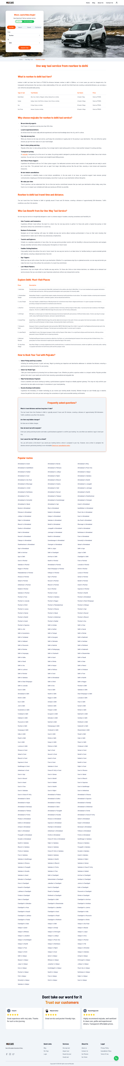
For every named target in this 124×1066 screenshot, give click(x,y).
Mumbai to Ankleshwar (54, 617)
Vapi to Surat (51, 750)
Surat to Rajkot (52, 790)
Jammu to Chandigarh (84, 883)
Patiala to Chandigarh (24, 895)
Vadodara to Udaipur (23, 984)
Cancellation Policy (106, 1051)
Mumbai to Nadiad (53, 621)
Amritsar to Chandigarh (84, 875)
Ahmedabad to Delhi (23, 694)
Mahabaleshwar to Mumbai (25, 573)
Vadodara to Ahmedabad (54, 520)
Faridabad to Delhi (23, 714)
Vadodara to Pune (53, 871)
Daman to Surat (82, 750)
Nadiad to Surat (82, 758)
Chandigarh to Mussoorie (85, 915)
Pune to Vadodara (23, 855)
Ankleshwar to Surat (23, 770)
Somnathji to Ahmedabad (85, 540)
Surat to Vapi (21, 774)
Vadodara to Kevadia (23, 871)
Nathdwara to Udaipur (84, 972)
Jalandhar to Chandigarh (54, 883)
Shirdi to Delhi (22, 698)
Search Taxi (24, 48)
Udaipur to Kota (82, 936)
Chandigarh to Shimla (83, 919)
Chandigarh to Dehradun (24, 903)
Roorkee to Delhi (22, 726)
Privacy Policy (105, 1048)
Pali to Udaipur (22, 976)
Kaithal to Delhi (52, 706)
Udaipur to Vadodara (83, 952)
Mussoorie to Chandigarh (85, 891)
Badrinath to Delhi (83, 714)
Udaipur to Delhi (52, 923)
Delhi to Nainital (52, 645)
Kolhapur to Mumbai (53, 573)
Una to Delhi (21, 742)
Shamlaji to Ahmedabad (54, 827)
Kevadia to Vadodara (83, 851)
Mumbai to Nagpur (53, 601)
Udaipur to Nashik (23, 944)
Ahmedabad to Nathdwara (25, 492)
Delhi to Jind (21, 629)
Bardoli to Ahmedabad (54, 524)
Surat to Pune (22, 786)
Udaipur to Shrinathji (83, 948)
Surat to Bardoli (52, 778)
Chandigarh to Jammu (84, 907)
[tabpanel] (24, 40)
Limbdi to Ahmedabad (84, 528)
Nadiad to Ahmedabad (54, 512)
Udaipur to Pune (22, 948)
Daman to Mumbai (83, 577)
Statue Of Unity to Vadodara (55, 851)
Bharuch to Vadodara (23, 847)
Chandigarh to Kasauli (24, 911)
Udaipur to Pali (82, 944)
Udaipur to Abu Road (83, 923)
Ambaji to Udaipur (83, 956)
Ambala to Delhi (52, 702)
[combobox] (25, 35)
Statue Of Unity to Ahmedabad (56, 839)
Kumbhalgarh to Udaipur (54, 968)
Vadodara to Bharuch (53, 863)
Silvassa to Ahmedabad (54, 819)
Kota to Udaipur (22, 968)
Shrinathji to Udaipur (23, 980)
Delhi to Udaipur (22, 956)
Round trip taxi (67, 1054)
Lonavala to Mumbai (83, 564)
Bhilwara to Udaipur (53, 960)
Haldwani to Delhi (23, 718)
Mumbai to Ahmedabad (84, 597)
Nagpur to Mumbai (23, 568)
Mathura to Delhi (52, 746)
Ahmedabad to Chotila (84, 811)
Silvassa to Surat (22, 750)
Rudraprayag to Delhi (53, 726)
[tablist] (24, 27)
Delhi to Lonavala (22, 685)
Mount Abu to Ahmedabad (85, 512)
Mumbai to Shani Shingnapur (86, 601)
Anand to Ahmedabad (84, 504)
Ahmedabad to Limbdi (24, 488)
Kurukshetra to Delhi (23, 710)
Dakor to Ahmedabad (24, 831)
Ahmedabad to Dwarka (54, 484)
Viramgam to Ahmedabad (55, 544)
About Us (100, 3)
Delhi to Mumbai (22, 673)
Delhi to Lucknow (22, 669)
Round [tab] (29, 27)
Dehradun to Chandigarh (24, 879)
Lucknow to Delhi (22, 746)
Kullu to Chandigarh (83, 887)
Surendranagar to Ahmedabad (56, 540)
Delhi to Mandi (22, 661)
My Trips (46, 1051)
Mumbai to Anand (23, 621)
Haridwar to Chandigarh (84, 879)
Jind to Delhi (21, 706)
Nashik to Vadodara (23, 843)
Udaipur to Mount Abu (54, 940)
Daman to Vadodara (53, 847)
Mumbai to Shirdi (22, 605)
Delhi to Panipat (52, 633)
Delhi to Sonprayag (23, 653)
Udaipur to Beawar (83, 928)
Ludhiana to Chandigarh (24, 891)
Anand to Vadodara (83, 855)
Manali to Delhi (82, 734)
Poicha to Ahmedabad (84, 835)
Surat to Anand (22, 782)
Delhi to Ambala (52, 625)
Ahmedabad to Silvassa (84, 794)
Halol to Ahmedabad (23, 532)
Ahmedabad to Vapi (53, 504)
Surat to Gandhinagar (83, 786)
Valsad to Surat (22, 754)
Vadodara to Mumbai (23, 564)
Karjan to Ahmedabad (84, 823)
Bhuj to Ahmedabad (53, 508)
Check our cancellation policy (61, 445)
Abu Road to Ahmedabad (85, 520)
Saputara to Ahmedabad (54, 823)
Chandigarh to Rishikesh (54, 919)
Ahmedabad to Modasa (54, 794)
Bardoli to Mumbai (83, 581)
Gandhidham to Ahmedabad (85, 508)
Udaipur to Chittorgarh (54, 932)
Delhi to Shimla (52, 661)
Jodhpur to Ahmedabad (24, 516)
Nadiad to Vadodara (53, 855)
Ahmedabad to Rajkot (54, 476)
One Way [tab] (11, 27)
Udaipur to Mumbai (83, 940)
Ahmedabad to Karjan (24, 802)
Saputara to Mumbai (83, 589)
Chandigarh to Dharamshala (55, 903)
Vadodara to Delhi (82, 689)
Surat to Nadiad (52, 782)
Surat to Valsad (82, 774)
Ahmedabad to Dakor (54, 806)
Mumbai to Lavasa (23, 609)
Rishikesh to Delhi (83, 722)
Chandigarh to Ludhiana (24, 915)
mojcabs (25, 154)
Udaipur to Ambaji (53, 928)
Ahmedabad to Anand (24, 464)
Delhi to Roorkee (22, 649)
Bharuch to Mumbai (53, 585)
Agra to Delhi (21, 556)
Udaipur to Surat (52, 952)
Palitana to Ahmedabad (84, 831)
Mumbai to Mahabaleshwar (55, 605)
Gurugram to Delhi (53, 714)
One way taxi (66, 1048)
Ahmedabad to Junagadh (85, 484)
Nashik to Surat (82, 762)
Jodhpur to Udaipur (83, 964)
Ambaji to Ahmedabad (24, 827)
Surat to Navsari (22, 778)
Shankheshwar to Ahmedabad (26, 544)
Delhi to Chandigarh (53, 552)
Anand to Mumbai (82, 585)
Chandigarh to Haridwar (84, 903)
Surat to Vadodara (23, 790)
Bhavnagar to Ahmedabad (85, 524)
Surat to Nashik (52, 786)
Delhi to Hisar (81, 625)
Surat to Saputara (83, 782)
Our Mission (85, 1054)
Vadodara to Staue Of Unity (85, 867)
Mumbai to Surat (52, 593)
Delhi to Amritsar (22, 552)
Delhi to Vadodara (23, 677)
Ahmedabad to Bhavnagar (25, 484)
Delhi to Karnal (82, 629)
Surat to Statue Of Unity (24, 794)
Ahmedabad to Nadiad (24, 472)
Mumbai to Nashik (83, 593)
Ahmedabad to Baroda (54, 464)
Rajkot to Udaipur (83, 976)
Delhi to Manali (82, 657)
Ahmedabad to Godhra (54, 798)
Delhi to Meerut (82, 665)
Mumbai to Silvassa (53, 609)
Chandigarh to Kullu (83, 911)
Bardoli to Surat (82, 754)
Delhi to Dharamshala (84, 653)
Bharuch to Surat (22, 758)
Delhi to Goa (51, 685)
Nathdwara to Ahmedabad (85, 532)
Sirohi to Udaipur (52, 980)
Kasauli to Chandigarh (24, 887)
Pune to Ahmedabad (83, 536)
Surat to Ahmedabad (83, 516)
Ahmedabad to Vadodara (84, 476)
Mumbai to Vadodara (53, 597)
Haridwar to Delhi (82, 718)
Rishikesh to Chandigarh (54, 895)
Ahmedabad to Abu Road (25, 480)
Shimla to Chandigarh (83, 895)
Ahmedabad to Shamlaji (84, 802)
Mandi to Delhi (22, 738)
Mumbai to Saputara (23, 625)
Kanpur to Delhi (52, 742)
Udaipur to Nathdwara (54, 944)
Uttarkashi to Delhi (53, 730)
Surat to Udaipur (82, 980)
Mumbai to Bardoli (23, 617)
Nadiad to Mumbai (23, 589)
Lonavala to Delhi (82, 698)
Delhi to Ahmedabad (53, 677)
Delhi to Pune (81, 673)
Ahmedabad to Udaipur (84, 472)
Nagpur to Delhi (52, 698)
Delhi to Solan (81, 661)
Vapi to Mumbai (52, 577)
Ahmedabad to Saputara (84, 798)
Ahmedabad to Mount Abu (85, 468)
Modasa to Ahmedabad (24, 819)
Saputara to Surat (23, 762)
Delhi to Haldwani (23, 641)
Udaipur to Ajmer (22, 928)
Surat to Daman (52, 774)
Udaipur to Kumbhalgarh (24, 940)
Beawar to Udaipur (23, 960)
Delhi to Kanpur (52, 665)
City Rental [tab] (38, 27)
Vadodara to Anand (23, 875)
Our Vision (84, 1057)
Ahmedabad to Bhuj (83, 464)
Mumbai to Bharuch (83, 617)
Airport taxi (66, 1051)
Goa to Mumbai (52, 589)
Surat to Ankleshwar (83, 790)
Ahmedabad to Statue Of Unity (86, 815)
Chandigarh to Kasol (53, 911)
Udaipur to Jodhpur (53, 936)
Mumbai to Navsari (83, 613)
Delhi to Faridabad (23, 637)
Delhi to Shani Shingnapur (25, 681)
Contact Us (109, 3)
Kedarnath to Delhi (83, 726)
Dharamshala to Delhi (84, 730)
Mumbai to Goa (82, 621)
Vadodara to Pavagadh (24, 867)
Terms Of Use (104, 1054)
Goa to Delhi (21, 702)
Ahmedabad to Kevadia (54, 815)
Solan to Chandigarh (23, 899)
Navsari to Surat (52, 754)
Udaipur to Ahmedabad (54, 516)
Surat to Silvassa (82, 770)
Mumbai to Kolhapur (83, 605)
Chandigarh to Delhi (83, 556)
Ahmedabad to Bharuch (54, 480)
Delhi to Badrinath (83, 637)
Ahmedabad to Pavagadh (55, 811)
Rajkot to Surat (82, 766)
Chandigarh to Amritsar (84, 899)
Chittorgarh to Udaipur (84, 960)
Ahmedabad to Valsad (24, 504)
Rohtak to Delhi (82, 710)
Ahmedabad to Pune (23, 496)
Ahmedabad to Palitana (24, 811)
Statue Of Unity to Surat (54, 770)
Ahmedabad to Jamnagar (85, 488)
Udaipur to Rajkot (53, 948)
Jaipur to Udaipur (23, 964)
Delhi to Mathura (52, 669)
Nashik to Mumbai (53, 560)
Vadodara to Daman (83, 863)
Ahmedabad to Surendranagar (56, 500)
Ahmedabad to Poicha (24, 815)
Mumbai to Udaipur (23, 972)
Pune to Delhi (51, 689)
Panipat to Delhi (52, 710)
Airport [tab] (20, 27)
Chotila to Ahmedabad (54, 835)
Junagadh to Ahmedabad (55, 528)
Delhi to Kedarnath (83, 649)
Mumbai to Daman (23, 613)
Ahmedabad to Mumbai (54, 564)
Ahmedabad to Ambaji (54, 802)
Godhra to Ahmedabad (24, 823)
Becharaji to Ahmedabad (84, 827)
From (9, 32)
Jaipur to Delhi (82, 552)
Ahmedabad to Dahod (24, 798)
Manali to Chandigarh (53, 891)
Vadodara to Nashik (53, 859)
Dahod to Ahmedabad (84, 819)
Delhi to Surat (51, 673)
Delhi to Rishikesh (83, 645)
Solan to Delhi (81, 738)
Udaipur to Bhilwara (23, 932)
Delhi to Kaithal (52, 629)
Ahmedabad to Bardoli (84, 480)
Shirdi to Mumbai (82, 568)
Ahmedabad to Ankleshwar (85, 806)
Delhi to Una (21, 665)
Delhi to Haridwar (82, 641)
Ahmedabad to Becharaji (25, 806)
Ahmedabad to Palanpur (54, 496)
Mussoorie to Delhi (23, 722)
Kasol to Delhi (52, 734)
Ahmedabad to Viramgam (85, 500)
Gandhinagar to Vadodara (85, 839)
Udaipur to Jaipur (83, 932)
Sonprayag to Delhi (23, 730)
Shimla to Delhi (52, 738)
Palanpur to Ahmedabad (24, 540)
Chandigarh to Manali (53, 915)
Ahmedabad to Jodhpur (54, 472)
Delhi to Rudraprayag (53, 649)
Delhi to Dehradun (53, 641)
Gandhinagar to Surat (24, 766)
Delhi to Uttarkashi (53, 653)
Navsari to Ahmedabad (24, 536)
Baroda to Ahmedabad (24, 508)
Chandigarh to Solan (23, 923)
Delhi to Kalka (22, 657)
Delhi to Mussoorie (23, 645)
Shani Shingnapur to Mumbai (56, 568)
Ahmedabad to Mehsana (54, 468)
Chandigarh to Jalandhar (54, 907)
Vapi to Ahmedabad (23, 548)
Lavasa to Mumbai (83, 573)
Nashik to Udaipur (53, 972)
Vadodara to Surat (53, 766)
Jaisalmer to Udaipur (54, 964)
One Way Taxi (29, 59)
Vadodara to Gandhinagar (25, 859)
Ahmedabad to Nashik (84, 492)
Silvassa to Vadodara (83, 843)
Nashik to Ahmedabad (54, 536)
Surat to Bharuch (82, 778)
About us (84, 1048)
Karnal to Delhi (82, 706)
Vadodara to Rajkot (83, 859)
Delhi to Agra (81, 548)
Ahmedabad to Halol (53, 488)
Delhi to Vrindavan (83, 669)
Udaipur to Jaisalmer (24, 936)
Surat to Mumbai (22, 560)
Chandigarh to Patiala (24, 919)
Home (88, 3)
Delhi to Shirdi (52, 681)
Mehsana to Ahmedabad (24, 512)
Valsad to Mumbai (23, 581)
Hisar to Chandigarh (23, 883)
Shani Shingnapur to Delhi (85, 694)
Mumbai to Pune (22, 597)
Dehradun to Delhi (53, 718)
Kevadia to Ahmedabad (24, 839)
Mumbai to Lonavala (23, 601)
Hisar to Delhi (81, 702)
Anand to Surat (52, 758)
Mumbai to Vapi (82, 609)
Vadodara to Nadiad (83, 871)
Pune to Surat (52, 762)
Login (45, 1054)
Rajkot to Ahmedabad (24, 520)
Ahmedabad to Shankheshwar (86, 496)
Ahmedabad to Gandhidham (25, 468)
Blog (93, 3)
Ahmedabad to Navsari (54, 492)
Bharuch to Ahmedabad (24, 524)
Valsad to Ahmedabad (84, 544)
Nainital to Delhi (52, 722)
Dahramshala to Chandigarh (55, 879)
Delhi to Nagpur (82, 681)
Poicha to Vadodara (23, 851)
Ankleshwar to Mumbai (24, 585)
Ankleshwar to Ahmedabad (55, 831)
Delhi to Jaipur (52, 548)
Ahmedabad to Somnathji (25, 500)
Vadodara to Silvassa (24, 863)
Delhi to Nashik (82, 677)
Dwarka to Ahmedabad (24, 528)
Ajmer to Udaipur (52, 956)
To (8, 39)
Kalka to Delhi (22, 734)
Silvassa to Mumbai (23, 577)
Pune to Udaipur (52, 976)
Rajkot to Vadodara (53, 843)
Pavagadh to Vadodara (84, 847)
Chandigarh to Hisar (23, 907)
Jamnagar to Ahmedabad (55, 532)
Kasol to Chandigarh (53, 887)
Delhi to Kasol (52, 657)
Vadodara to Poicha (53, 867)
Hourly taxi (66, 1057)
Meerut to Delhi (82, 742)
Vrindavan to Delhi (83, 746)
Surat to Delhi (21, 689)
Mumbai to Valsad (53, 613)
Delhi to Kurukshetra (23, 633)
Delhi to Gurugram (53, 637)
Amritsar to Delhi (52, 556)
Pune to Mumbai (82, 560)
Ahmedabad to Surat (23, 476)
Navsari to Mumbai (53, 581)
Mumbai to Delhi (82, 685)
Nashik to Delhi (52, 694)
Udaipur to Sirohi (22, 952)
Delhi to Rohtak (82, 633)
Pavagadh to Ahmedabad (25, 835)
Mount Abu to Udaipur (84, 968)
